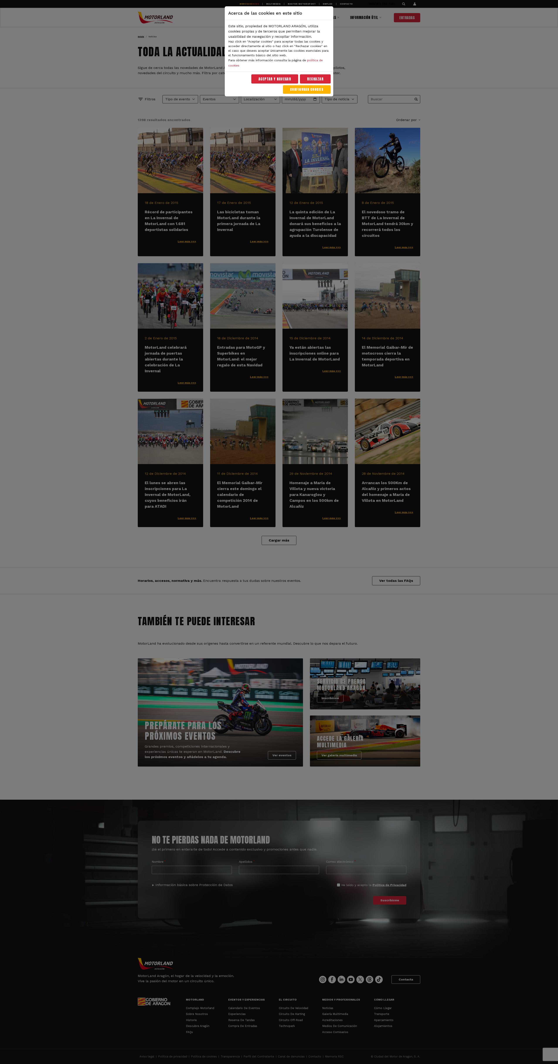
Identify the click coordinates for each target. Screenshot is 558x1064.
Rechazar (315, 79)
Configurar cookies (306, 89)
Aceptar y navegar (275, 79)
